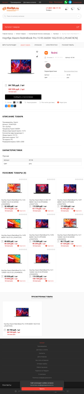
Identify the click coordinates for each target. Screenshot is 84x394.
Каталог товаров (12, 27)
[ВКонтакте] (6, 106)
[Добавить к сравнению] (37, 56)
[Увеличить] (21, 67)
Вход (50, 2)
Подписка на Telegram (42, 370)
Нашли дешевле (32, 102)
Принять (42, 389)
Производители (15, 2)
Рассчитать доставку (48, 102)
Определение (77, 2)
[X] (15, 106)
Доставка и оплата (29, 2)
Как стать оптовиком (42, 360)
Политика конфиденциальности (42, 377)
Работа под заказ (42, 367)
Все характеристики (71, 71)
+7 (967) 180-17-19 (53, 8)
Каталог (5, 2)
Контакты (42, 353)
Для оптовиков (42, 357)
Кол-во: (9, 102)
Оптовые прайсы (42, 364)
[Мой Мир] (12, 106)
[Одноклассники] (9, 106)
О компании (42, 374)
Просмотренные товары (42, 297)
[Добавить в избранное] (37, 52)
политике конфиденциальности (41, 385)
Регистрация (58, 2)
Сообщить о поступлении (23, 97)
